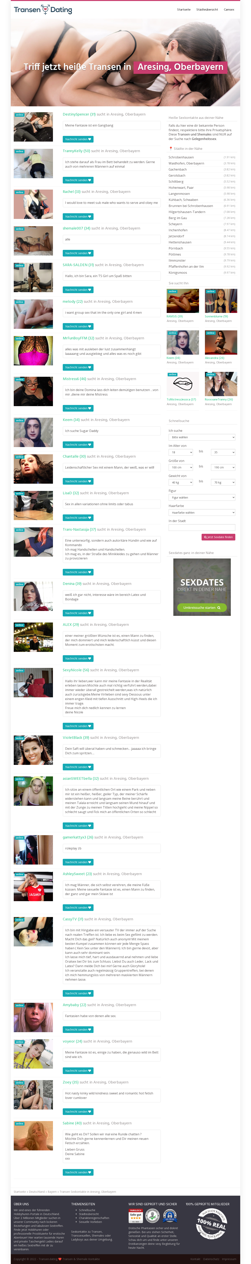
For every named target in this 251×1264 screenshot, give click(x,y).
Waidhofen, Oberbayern (202, 163)
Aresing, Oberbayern (128, 114)
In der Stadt (177, 521)
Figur (172, 491)
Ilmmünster (202, 260)
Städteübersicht (207, 9)
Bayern (52, 1192)
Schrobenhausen (202, 157)
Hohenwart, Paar (202, 187)
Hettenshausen (202, 242)
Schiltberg (202, 181)
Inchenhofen (202, 230)
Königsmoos (202, 272)
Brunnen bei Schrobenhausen (202, 206)
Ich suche (175, 430)
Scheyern (202, 224)
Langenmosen (202, 194)
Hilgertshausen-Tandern (202, 212)
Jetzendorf (202, 236)
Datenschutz (211, 1259)
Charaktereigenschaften (94, 1218)
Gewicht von (177, 476)
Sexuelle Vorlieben (90, 1222)
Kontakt (195, 1259)
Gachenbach (202, 169)
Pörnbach (202, 248)
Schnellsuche (87, 1210)
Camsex (229, 9)
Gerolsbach (202, 175)
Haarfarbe (176, 506)
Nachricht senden (76, 139)
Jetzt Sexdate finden (220, 537)
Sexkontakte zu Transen (86, 1231)
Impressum (229, 1259)
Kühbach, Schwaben (202, 200)
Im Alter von (177, 446)
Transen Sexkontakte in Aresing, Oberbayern (88, 1192)
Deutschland (37, 1192)
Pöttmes (202, 254)
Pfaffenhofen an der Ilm (202, 266)
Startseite (184, 9)
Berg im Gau (202, 218)
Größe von (176, 461)
